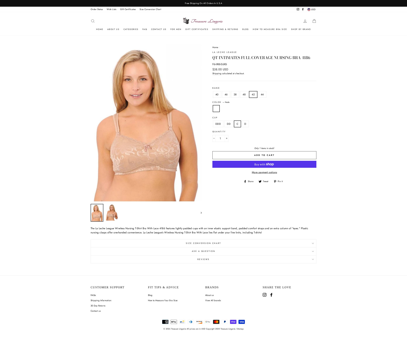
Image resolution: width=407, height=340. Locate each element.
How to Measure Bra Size (270, 29)
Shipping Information (101, 300)
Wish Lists (111, 9)
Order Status (97, 9)
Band (216, 88)
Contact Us (158, 29)
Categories (131, 29)
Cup (215, 117)
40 (217, 94)
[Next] (200, 213)
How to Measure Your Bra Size (163, 300)
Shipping (216, 73)
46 (226, 94)
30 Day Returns (98, 305)
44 (262, 94)
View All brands (213, 300)
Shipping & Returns (225, 29)
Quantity (219, 131)
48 (244, 94)
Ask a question (203, 251)
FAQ (144, 29)
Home (99, 29)
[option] (203, 3)
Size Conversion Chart (150, 9)
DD (229, 124)
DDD (218, 124)
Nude (216, 108)
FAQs (93, 295)
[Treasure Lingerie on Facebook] (271, 295)
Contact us (96, 310)
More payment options (264, 172)
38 (235, 94)
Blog (245, 29)
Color (220, 102)
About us (113, 29)
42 (253, 94)
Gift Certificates (128, 9)
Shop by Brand (301, 29)
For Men (175, 29)
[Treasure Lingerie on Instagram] (264, 295)
